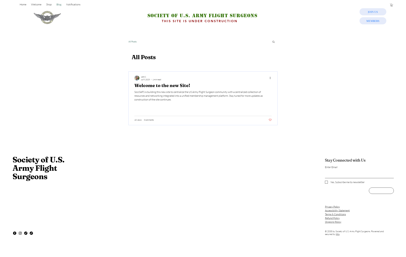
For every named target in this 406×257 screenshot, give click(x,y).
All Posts (132, 41)
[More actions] (271, 78)
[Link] (26, 233)
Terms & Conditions (335, 214)
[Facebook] (15, 233)
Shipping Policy (333, 221)
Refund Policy (332, 218)
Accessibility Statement (337, 210)
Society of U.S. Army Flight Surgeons (202, 16)
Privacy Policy (332, 206)
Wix (338, 234)
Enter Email (331, 167)
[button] (391, 5)
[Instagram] (20, 233)
